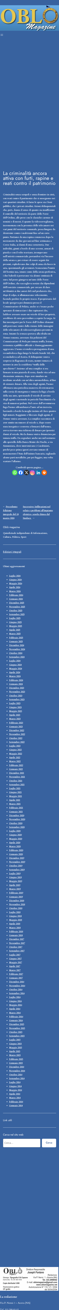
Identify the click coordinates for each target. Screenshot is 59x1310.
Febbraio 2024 (16, 680)
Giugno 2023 (15, 707)
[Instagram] (32, 472)
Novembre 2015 (17, 1028)
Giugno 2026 (15, 579)
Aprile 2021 (14, 800)
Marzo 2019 (15, 889)
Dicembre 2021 (16, 773)
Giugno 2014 (15, 1086)
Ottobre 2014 (15, 1074)
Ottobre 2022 (15, 738)
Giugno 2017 (15, 958)
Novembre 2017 (17, 943)
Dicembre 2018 (16, 900)
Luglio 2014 (14, 1082)
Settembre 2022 (17, 742)
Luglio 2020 (14, 831)
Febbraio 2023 (16, 722)
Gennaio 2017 (16, 977)
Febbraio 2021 (16, 807)
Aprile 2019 (14, 885)
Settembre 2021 (17, 784)
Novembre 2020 (17, 819)
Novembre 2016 (17, 985)
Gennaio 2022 (16, 769)
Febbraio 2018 (16, 931)
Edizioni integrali (12, 552)
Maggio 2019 (15, 881)
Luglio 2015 (14, 1039)
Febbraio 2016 (16, 1016)
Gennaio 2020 (16, 854)
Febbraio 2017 (16, 974)
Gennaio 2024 (16, 684)
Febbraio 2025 (16, 637)
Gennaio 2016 (16, 1020)
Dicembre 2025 (16, 602)
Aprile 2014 (14, 1094)
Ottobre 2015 (15, 1032)
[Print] (44, 472)
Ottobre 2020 (15, 823)
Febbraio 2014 (16, 1101)
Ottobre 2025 (15, 610)
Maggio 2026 (15, 583)
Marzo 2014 (15, 1097)
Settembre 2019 (17, 869)
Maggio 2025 (15, 626)
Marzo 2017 (15, 970)
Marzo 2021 (15, 803)
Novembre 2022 (17, 734)
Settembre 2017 (17, 950)
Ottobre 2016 (15, 989)
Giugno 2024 (15, 664)
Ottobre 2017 (15, 947)
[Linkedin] (38, 472)
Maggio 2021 (15, 796)
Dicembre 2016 (16, 981)
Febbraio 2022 (16, 765)
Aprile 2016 (14, 1008)
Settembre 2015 (17, 1036)
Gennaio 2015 (16, 1063)
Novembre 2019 (17, 861)
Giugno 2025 (15, 622)
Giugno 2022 (15, 749)
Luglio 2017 (14, 954)
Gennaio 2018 (16, 935)
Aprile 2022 (14, 757)
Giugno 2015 (15, 1043)
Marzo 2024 (15, 676)
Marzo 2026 (15, 591)
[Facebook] (20, 472)
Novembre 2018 (17, 904)
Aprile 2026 (14, 587)
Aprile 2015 (14, 1051)
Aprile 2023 (14, 715)
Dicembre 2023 (16, 687)
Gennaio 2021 (16, 811)
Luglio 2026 (14, 575)
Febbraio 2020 (16, 850)
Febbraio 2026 (16, 595)
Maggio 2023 (15, 711)
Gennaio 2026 (16, 599)
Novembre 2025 (17, 606)
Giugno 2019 (15, 877)
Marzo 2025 (15, 633)
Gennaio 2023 (16, 726)
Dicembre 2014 (16, 1066)
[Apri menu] (2, 35)
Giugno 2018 (15, 916)
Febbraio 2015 (16, 1059)
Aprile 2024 (14, 672)
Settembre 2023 (17, 699)
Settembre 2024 (17, 657)
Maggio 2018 (15, 919)
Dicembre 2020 (16, 815)
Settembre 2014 (17, 1078)
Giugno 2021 (15, 792)
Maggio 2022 (15, 753)
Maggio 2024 (15, 668)
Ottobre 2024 (15, 653)
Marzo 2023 (15, 718)
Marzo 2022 (15, 761)
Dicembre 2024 (16, 645)
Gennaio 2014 (16, 1105)
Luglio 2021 (14, 788)
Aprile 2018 (14, 923)
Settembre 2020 (17, 827)
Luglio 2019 (14, 873)
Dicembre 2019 (16, 858)
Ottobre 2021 (15, 780)
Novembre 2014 (17, 1070)
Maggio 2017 (15, 962)
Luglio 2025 (14, 618)
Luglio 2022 (14, 745)
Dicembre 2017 (16, 939)
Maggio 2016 (15, 1005)
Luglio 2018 (14, 912)
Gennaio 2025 (16, 641)
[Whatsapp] (14, 472)
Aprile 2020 (14, 842)
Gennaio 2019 (16, 896)
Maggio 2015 (15, 1047)
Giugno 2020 (15, 834)
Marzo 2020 (15, 846)
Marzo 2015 (15, 1055)
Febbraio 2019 (16, 892)
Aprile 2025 (14, 629)
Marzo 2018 (15, 927)
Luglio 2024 (14, 660)
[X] (26, 472)
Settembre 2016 (17, 993)
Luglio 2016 (14, 997)
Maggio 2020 (15, 838)
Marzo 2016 (15, 1012)
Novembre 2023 (17, 691)
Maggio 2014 (15, 1090)
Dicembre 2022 (16, 730)
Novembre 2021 (17, 776)
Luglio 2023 (14, 703)
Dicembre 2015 (16, 1024)
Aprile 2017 (14, 966)
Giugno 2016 (15, 1001)
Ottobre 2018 (15, 908)
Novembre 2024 (17, 649)
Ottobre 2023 (15, 695)
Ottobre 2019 (15, 865)
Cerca (49, 1142)
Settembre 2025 (17, 614)
